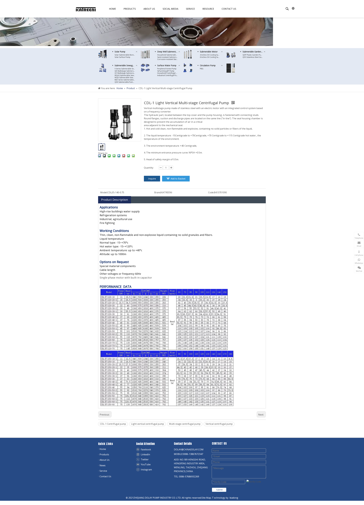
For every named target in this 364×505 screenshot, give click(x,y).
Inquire (152, 178)
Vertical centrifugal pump (219, 423)
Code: (211, 192)
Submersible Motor (209, 51)
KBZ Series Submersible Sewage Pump (126, 80)
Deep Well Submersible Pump (169, 51)
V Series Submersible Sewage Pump (126, 69)
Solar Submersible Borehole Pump (126, 55)
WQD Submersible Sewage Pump (126, 77)
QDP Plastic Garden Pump (253, 55)
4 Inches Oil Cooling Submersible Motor (211, 55)
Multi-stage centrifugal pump (184, 423)
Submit (219, 489)
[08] (187, 54)
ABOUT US (149, 8)
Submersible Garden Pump (254, 51)
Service (103, 470)
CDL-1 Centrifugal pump (113, 423)
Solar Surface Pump (122, 57)
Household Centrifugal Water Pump (169, 73)
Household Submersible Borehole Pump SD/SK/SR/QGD (169, 55)
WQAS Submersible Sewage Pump (126, 75)
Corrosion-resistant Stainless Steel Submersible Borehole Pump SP (169, 59)
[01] (102, 54)
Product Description (114, 200)
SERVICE (190, 8)
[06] (230, 54)
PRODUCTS (130, 8)
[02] (145, 54)
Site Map (206, 497)
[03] (102, 67)
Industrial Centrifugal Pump (168, 75)
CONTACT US (229, 8)
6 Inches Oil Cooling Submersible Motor (211, 57)
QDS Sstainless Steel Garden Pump (254, 57)
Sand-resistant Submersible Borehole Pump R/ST (169, 57)
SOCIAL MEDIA (170, 8)
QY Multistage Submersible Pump (126, 73)
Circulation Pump (208, 65)
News (103, 465)
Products (104, 454)
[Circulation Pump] (187, 67)
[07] (230, 68)
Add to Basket (178, 178)
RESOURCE (208, 8)
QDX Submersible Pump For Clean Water (126, 82)
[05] (145, 67)
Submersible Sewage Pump (126, 65)
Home (103, 449)
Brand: (157, 192)
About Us (104, 459)
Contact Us (105, 476)
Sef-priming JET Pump (165, 71)
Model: (103, 192)
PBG (201, 69)
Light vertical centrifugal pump (147, 423)
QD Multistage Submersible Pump (126, 71)
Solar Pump (120, 51)
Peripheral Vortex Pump (166, 69)
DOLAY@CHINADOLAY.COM (188, 449)
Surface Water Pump (166, 65)
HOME (112, 8)
